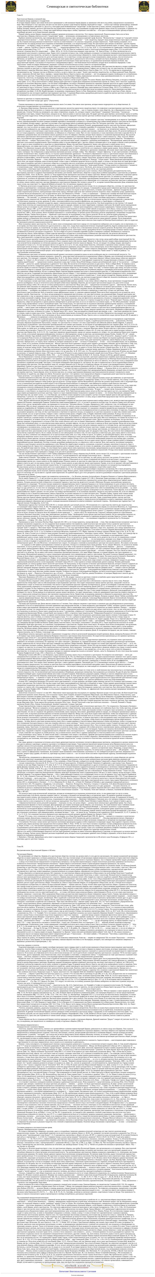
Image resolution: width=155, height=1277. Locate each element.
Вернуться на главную (78, 1271)
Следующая (92, 1271)
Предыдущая (63, 1271)
